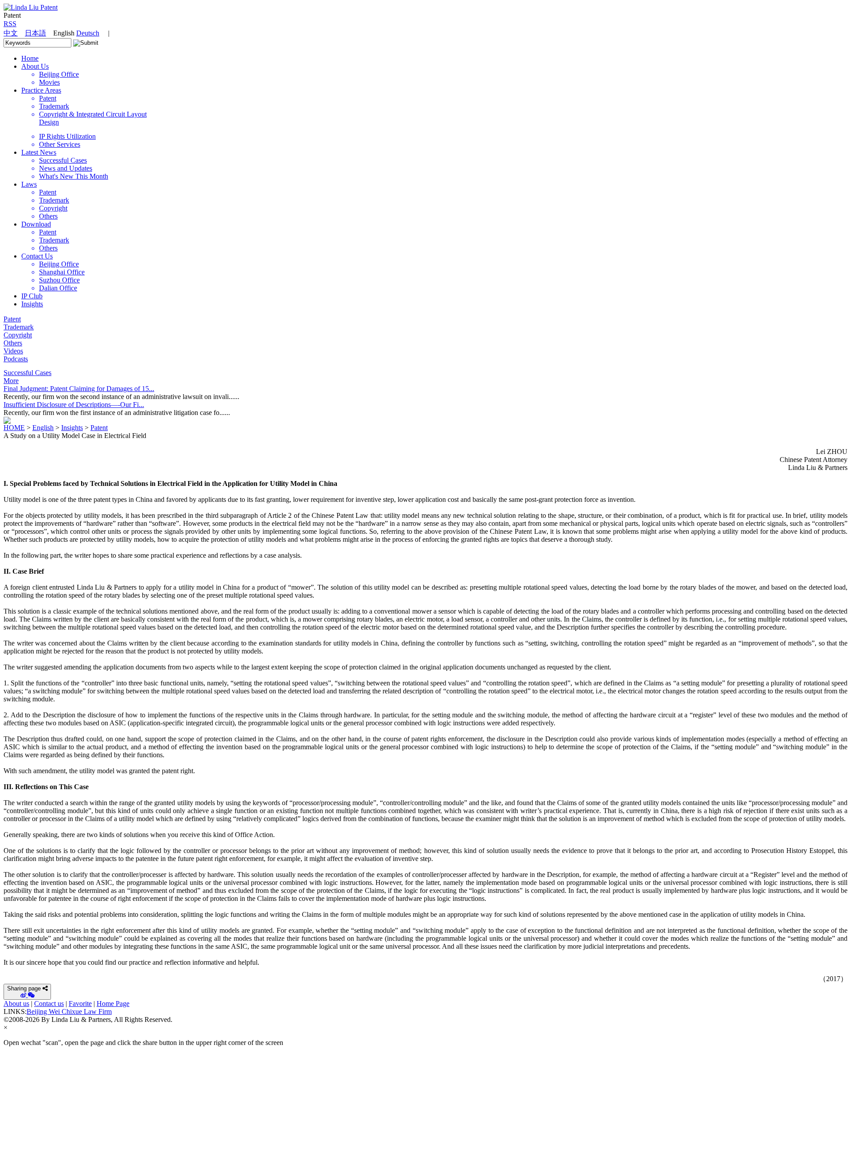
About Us (35, 66)
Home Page (113, 1003)
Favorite (80, 1003)
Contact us (49, 1003)
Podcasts (16, 359)
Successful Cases (27, 372)
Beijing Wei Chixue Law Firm (69, 1011)
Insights (32, 304)
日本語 (35, 33)
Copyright (18, 335)
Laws (29, 184)
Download (36, 224)
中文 (11, 33)
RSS (10, 23)
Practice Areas (41, 90)
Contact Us (37, 256)
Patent (12, 319)
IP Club (32, 296)
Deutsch (87, 33)
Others (13, 343)
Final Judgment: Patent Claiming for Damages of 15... (79, 388)
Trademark (19, 327)
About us (16, 1003)
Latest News (38, 152)
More (11, 380)
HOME (14, 427)
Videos (13, 351)
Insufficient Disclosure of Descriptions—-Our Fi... (74, 404)
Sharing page (24, 988)
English (43, 427)
